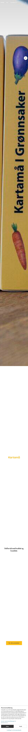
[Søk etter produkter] (26, 58)
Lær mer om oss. (4, 722)
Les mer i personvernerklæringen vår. (8, 721)
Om (7, 2)
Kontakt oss (14, 2)
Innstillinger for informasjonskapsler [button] (14, 730)
